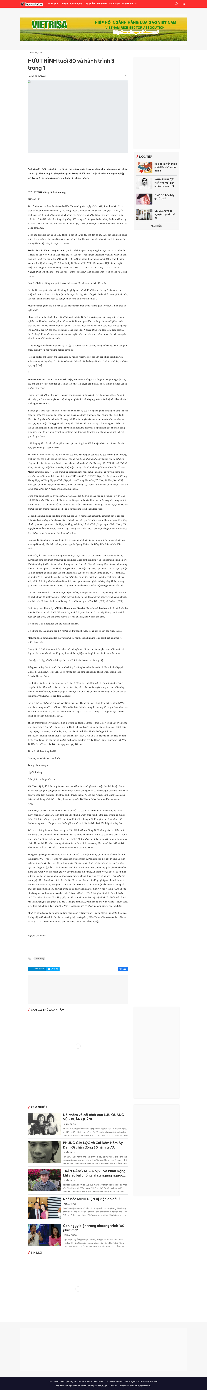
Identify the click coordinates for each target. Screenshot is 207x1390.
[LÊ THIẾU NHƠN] (31, 4)
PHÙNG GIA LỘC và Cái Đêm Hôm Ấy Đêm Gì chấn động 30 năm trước (93, 1145)
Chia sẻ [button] (54, 969)
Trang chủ (52, 3)
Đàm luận (115, 3)
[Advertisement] (156, 103)
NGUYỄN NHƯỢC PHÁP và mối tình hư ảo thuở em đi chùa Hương (164, 183)
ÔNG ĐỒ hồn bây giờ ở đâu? (164, 197)
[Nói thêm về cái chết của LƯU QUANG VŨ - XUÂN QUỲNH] (44, 1124)
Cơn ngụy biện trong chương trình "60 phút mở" (93, 1228)
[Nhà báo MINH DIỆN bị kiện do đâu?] (44, 1208)
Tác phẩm (90, 3)
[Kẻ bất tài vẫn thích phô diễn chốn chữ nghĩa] (144, 167)
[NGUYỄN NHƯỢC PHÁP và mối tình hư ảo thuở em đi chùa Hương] (144, 183)
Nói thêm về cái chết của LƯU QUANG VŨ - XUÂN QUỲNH (93, 1117)
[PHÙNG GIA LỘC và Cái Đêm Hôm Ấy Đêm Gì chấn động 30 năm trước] (44, 1152)
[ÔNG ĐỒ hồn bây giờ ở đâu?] (144, 199)
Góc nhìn (102, 3)
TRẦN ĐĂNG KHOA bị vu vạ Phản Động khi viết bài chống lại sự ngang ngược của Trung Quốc (94, 1173)
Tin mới (36, 1253)
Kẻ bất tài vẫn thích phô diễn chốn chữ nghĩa (165, 167)
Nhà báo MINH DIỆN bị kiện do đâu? (91, 1199)
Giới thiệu (127, 3)
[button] (177, 4)
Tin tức (64, 3)
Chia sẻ (122, 969)
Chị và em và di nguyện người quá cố (164, 214)
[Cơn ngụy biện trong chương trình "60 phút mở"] (44, 1235)
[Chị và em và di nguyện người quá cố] (144, 214)
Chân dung (76, 3)
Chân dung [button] (38, 969)
